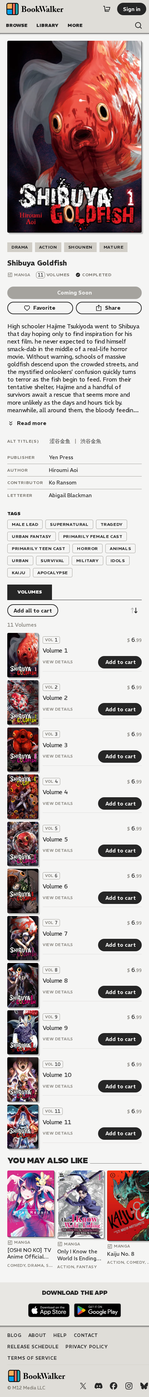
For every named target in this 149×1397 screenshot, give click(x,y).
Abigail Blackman (70, 495)
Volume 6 (55, 886)
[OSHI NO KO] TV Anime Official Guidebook (29, 1253)
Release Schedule (33, 1347)
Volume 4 (55, 792)
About (37, 1335)
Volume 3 (55, 745)
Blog (14, 1335)
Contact (86, 1335)
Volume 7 (55, 933)
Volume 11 (57, 1122)
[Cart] (106, 9)
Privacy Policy (86, 1347)
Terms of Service (32, 1358)
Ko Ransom (63, 482)
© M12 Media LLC (26, 1388)
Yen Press (61, 457)
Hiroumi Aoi (63, 470)
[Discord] (98, 1386)
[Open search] (138, 25)
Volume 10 (57, 1075)
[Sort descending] (134, 610)
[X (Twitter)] (83, 1386)
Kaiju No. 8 (120, 1254)
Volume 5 (55, 839)
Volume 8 (55, 980)
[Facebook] (113, 1386)
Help (60, 1335)
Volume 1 (55, 650)
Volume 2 (55, 698)
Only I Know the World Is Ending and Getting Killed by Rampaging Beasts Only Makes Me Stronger (80, 1255)
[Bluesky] (144, 1386)
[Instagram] (129, 1386)
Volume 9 (55, 1028)
